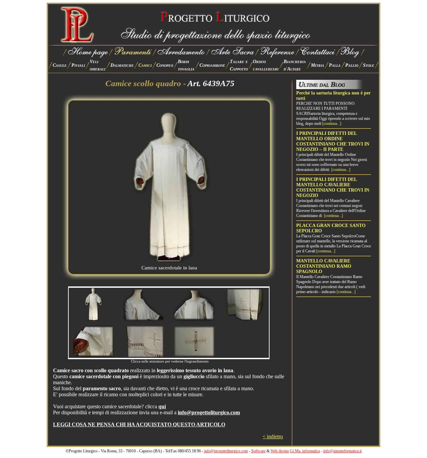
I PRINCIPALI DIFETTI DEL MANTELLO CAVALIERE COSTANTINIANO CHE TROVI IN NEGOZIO (332, 187)
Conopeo (164, 65)
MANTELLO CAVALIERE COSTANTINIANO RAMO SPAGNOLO (323, 266)
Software (258, 451)
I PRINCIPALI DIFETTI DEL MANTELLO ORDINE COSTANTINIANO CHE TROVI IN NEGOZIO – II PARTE (332, 141)
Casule (60, 65)
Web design (280, 451)
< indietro (273, 436)
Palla (335, 65)
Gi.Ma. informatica (305, 451)
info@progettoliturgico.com (226, 451)
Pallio (351, 65)
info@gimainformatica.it (342, 451)
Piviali (78, 65)
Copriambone (212, 65)
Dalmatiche (122, 65)
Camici (145, 65)
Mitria (317, 65)
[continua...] (331, 123)
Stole (368, 65)
